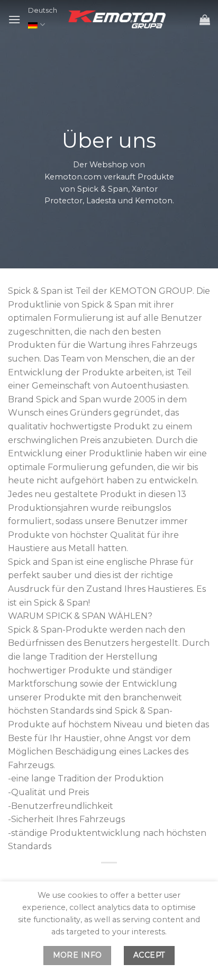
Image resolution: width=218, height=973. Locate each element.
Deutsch (42, 10)
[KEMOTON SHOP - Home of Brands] (118, 19)
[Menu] (14, 19)
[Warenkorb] (204, 19)
